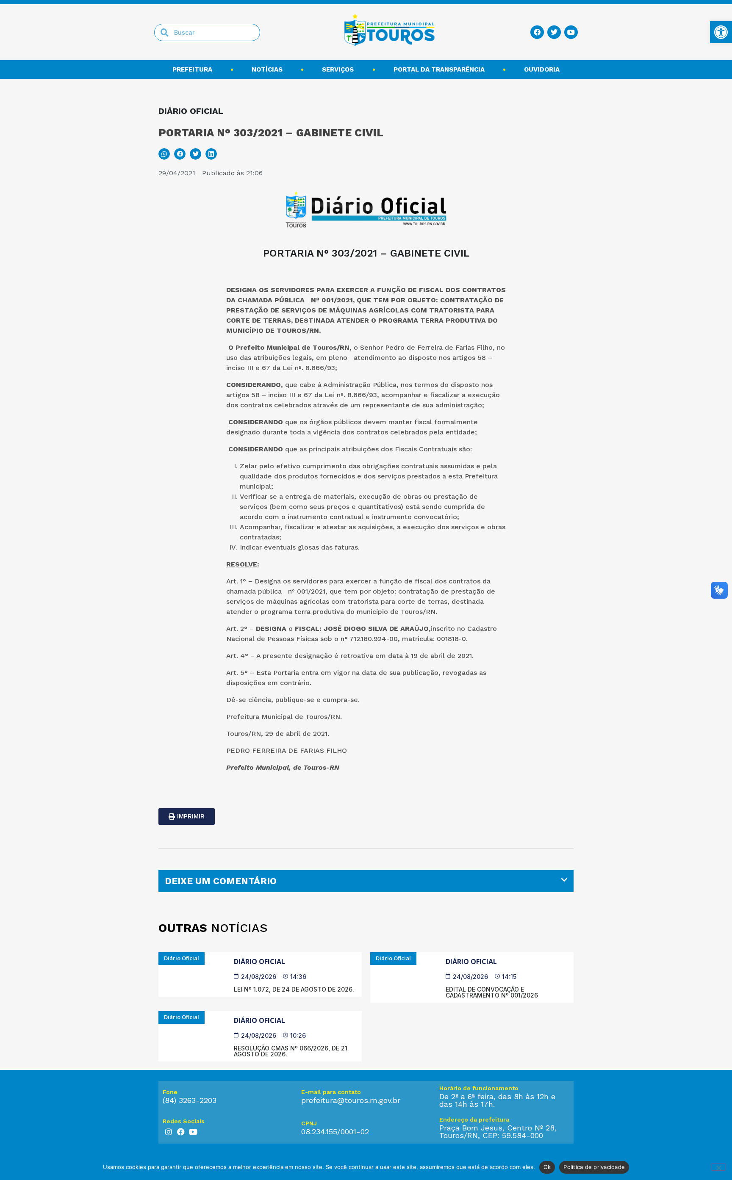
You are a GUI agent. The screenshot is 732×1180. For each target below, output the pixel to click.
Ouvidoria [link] (542, 69)
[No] (718, 1167)
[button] (164, 154)
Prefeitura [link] (192, 69)
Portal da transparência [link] (439, 69)
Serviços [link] (338, 69)
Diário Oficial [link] (259, 961)
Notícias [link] (267, 69)
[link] (721, 32)
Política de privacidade (594, 1166)
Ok (547, 1166)
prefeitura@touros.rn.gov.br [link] (350, 1100)
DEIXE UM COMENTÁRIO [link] (221, 881)
